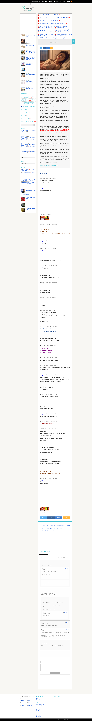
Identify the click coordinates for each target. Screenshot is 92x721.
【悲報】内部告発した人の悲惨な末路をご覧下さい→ (28, 132)
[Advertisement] (54, 8)
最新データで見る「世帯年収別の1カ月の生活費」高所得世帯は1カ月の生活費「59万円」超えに (30, 46)
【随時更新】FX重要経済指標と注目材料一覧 (47, 532)
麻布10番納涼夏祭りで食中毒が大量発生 (45, 27)
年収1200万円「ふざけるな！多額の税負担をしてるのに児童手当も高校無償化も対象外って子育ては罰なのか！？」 (55, 526)
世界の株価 (32, 1)
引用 (67, 568)
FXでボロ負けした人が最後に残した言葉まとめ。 (30, 209)
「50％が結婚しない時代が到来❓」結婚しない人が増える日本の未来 (30, 41)
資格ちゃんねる (38, 699)
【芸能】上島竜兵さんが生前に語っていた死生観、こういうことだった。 (50, 25)
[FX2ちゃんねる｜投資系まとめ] (27, 8)
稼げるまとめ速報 (38, 716)
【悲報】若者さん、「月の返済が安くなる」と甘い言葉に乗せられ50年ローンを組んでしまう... (53, 17)
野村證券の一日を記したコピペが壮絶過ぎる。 (47, 530)
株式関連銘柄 (22, 702)
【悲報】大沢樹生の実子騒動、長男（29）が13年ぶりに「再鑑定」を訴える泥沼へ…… (52, 23)
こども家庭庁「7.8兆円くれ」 (30, 88)
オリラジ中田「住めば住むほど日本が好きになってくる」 (30, 64)
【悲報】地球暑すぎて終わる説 (61, 27)
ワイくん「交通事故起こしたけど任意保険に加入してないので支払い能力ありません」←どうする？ (28, 103)
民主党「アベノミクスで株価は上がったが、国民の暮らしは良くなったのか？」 (52, 528)
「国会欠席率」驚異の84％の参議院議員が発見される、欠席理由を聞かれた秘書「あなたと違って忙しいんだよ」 (30, 76)
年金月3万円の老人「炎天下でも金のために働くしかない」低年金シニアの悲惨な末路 (30, 58)
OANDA (47, 1)
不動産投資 (22, 705)
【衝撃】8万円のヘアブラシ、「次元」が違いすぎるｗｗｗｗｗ (49, 20)
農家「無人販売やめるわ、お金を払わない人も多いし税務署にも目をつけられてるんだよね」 (30, 52)
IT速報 (37, 698)
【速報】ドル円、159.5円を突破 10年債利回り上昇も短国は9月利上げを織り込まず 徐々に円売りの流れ (28, 108)
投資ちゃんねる (38, 715)
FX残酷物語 (22, 700)
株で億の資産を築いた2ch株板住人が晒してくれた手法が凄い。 (30, 203)
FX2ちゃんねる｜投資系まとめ (63, 719)
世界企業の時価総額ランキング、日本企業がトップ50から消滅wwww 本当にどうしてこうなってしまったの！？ (30, 83)
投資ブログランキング (58, 1)
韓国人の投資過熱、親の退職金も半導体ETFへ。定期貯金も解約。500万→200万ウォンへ (30, 70)
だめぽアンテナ (38, 709)
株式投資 (29, 700)
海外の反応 (51, 1)
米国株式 (29, 702)
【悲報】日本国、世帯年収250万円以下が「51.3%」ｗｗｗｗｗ (49, 14)
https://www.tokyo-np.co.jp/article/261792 (49, 165)
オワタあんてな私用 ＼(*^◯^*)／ (40, 705)
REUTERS (43, 1)
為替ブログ (64, 1)
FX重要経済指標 (37, 1)
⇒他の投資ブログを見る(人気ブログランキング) (27, 194)
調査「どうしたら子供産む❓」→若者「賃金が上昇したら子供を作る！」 (30, 35)
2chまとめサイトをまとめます (40, 704)
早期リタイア (30, 705)
